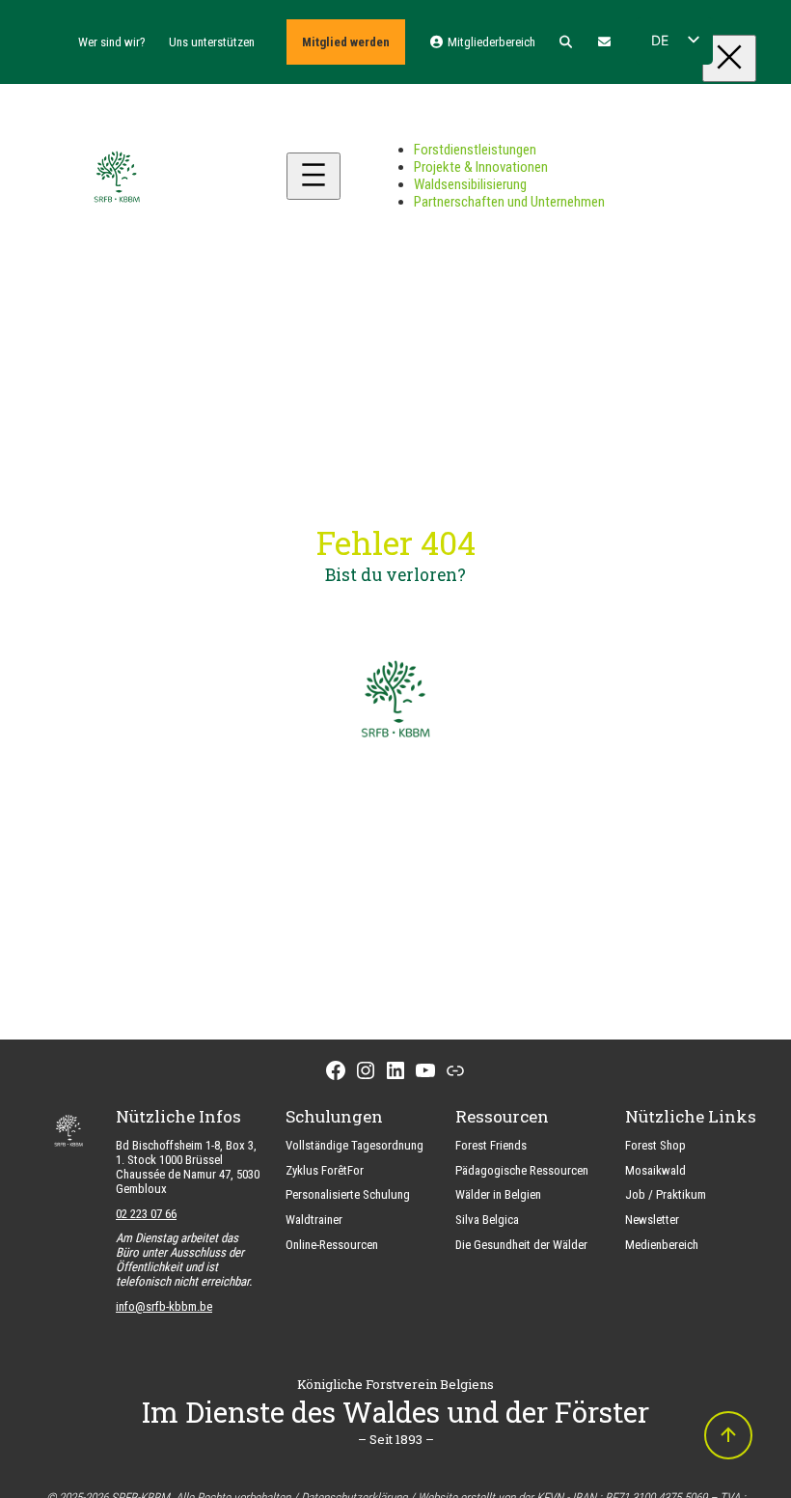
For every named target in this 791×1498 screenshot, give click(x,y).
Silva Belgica (487, 1219)
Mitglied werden (346, 42)
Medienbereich (661, 1244)
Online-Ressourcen (332, 1244)
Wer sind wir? (112, 42)
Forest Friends (491, 1145)
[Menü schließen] (729, 58)
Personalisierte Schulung (348, 1194)
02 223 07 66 (146, 1214)
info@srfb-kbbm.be (164, 1306)
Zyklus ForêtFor (325, 1170)
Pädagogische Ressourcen (521, 1170)
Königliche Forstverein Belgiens (395, 1384)
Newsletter (652, 1219)
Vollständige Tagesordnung (354, 1145)
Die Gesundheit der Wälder (521, 1244)
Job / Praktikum (665, 1194)
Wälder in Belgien (498, 1194)
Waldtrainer (314, 1219)
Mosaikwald (655, 1170)
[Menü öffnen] (313, 176)
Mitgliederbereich (489, 42)
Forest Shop (655, 1145)
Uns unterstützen (212, 42)
